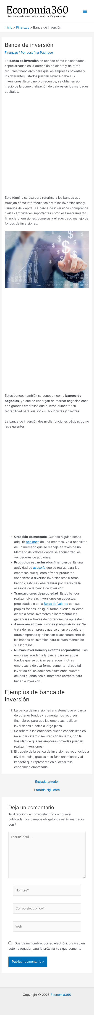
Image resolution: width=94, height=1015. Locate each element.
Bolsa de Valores (56, 603)
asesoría (39, 567)
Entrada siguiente (47, 790)
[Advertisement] (47, 146)
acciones (32, 542)
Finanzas (11, 52)
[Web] (47, 927)
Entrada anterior (47, 781)
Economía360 (61, 994)
